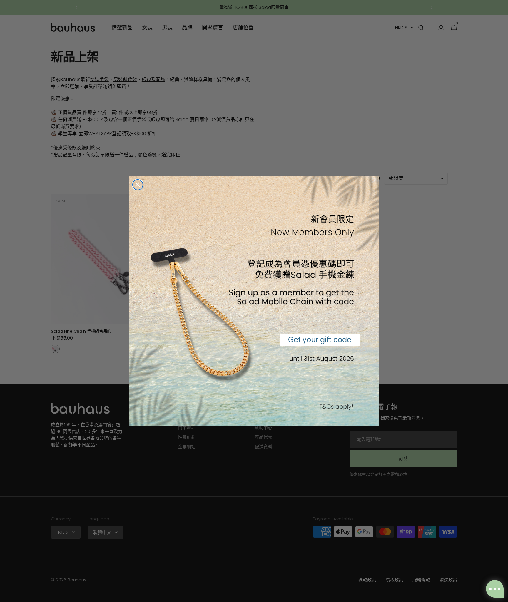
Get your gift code (319, 340)
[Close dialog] (138, 185)
